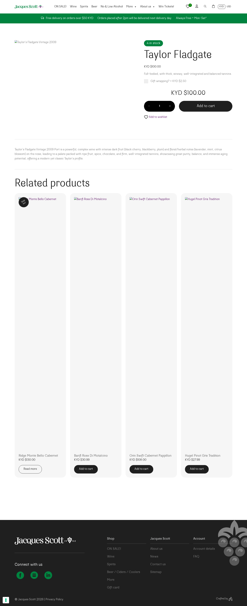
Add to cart (206, 106)
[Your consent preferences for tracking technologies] (6, 600)
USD (229, 7)
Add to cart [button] (86, 469)
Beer (94, 6)
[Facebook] (20, 576)
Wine (73, 6)
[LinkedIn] (48, 576)
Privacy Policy (54, 599)
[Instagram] (34, 576)
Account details (204, 549)
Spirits (84, 6)
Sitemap (155, 572)
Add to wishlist (157, 117)
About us (145, 6)
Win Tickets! (166, 6)
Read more (30, 469)
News (154, 556)
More (129, 6)
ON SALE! (60, 6)
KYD (221, 7)
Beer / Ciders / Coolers (123, 572)
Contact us (158, 564)
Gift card (113, 587)
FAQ (196, 556)
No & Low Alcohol (112, 6)
